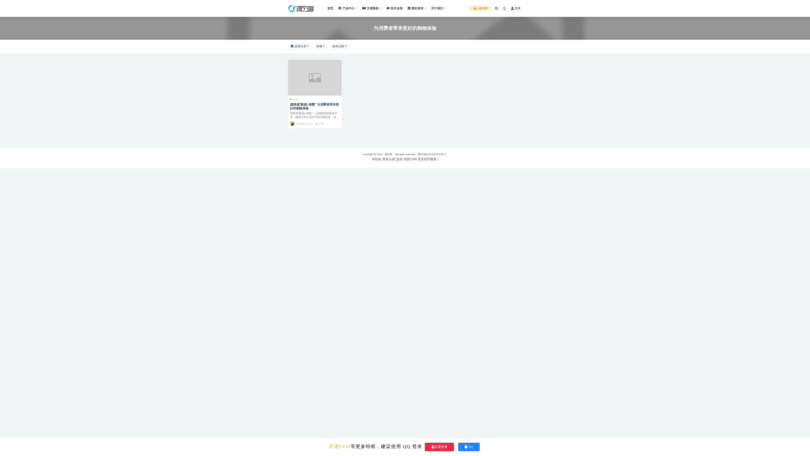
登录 (517, 8)
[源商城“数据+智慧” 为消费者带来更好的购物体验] (315, 78)
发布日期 (338, 46)
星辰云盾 (388, 159)
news (295, 99)
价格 (319, 46)
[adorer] (292, 124)
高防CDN (410, 159)
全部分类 (300, 46)
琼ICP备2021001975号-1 (432, 154)
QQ (470, 447)
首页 (330, 8)
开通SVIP (340, 446)
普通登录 (441, 447)
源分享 (388, 154)
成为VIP (482, 8)
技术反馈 (397, 8)
